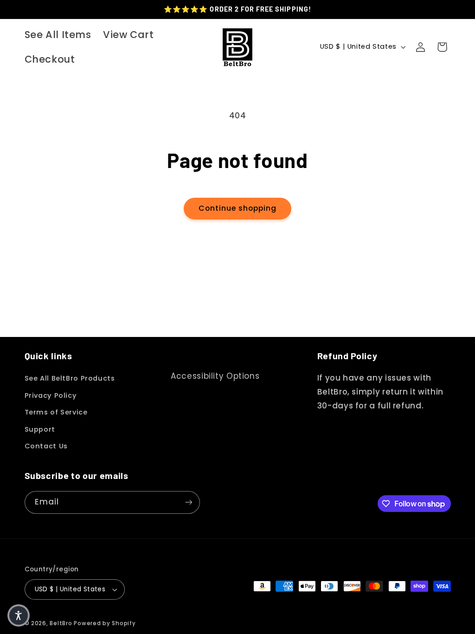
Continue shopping (238, 208)
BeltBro (61, 623)
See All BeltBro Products (70, 378)
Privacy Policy (51, 395)
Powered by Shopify (104, 623)
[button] (442, 47)
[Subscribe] (188, 502)
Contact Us (46, 446)
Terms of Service (56, 412)
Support (40, 429)
